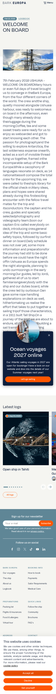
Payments (32, 578)
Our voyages (9, 573)
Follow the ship (35, 607)
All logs (10, 494)
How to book (34, 573)
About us (7, 583)
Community (33, 612)
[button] (50, 487)
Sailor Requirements (37, 583)
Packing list (8, 607)
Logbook (24, 18)
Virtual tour (8, 622)
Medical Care (34, 589)
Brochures (33, 617)
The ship (7, 578)
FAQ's (31, 622)
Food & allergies (10, 617)
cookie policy (10, 665)
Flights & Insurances (12, 612)
